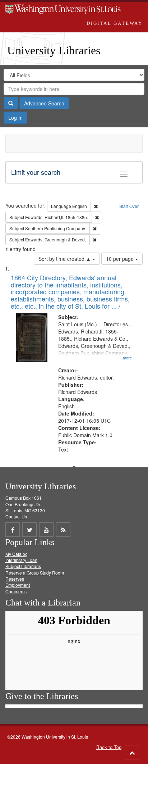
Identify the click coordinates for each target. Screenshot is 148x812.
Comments (16, 591)
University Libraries (53, 50)
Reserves (14, 579)
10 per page (120, 258)
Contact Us (16, 516)
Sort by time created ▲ (65, 258)
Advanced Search (44, 103)
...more (126, 357)
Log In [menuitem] (15, 117)
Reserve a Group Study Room (34, 573)
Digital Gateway (115, 23)
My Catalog (16, 554)
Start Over (129, 206)
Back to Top (108, 747)
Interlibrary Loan (21, 560)
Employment (17, 585)
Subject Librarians (23, 566)
